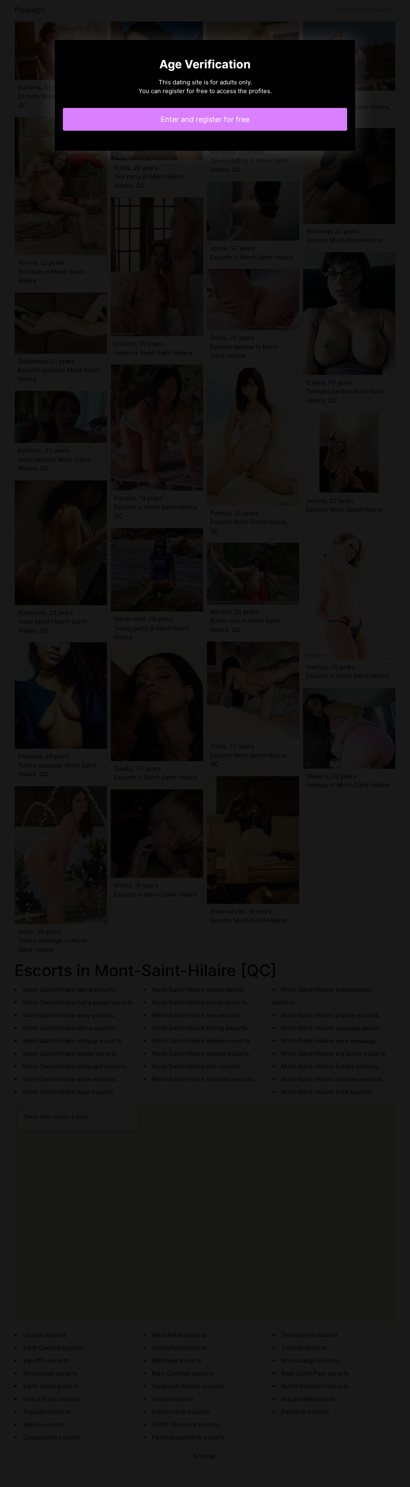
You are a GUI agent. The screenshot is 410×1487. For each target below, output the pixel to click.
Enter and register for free (205, 119)
